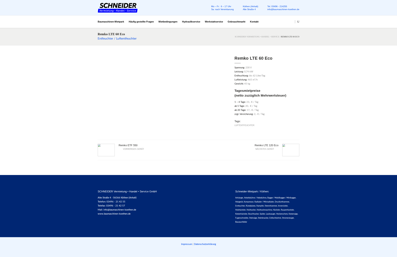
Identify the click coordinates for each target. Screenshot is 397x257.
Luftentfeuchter (244, 125)
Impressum (187, 244)
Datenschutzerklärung (205, 244)
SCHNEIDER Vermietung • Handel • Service (257, 36)
